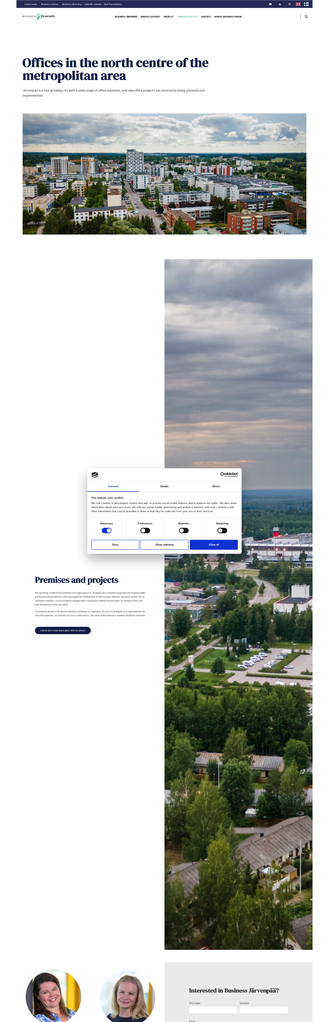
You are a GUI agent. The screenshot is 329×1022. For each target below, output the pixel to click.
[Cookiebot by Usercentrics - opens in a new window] (223, 474)
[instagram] (291, 4)
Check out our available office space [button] (62, 630)
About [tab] (216, 486)
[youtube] (272, 4)
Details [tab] (164, 486)
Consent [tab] (113, 486)
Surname (244, 1003)
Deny (115, 544)
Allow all (214, 544)
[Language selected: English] (304, 4)
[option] (307, 4)
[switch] (145, 530)
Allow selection (164, 544)
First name (194, 1003)
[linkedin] (281, 4)
